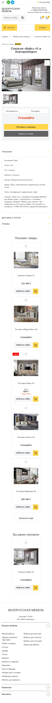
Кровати (5, 658)
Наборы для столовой (11, 673)
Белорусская (10, 10)
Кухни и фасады (8, 669)
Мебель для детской (32, 634)
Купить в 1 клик (26, 134)
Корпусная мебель (31, 645)
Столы (4, 654)
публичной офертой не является (39, 12)
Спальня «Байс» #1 (26, 572)
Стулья (5, 647)
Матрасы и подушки (10, 662)
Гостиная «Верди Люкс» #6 (26, 329)
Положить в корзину (26, 127)
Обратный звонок (39, 8)
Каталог (11, 27)
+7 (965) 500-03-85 (39, 10)
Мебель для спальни (32, 637)
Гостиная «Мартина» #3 (26, 491)
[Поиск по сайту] (22, 17)
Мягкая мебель (8, 634)
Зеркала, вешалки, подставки (9, 638)
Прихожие (6, 665)
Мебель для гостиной (33, 641)
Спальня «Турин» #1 (26, 275)
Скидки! (42, 27)
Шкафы (5, 651)
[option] (26, 75)
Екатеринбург (44, 2)
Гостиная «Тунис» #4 (26, 437)
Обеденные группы (10, 676)
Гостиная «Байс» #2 (26, 383)
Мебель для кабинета (11, 680)
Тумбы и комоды (9, 643)
